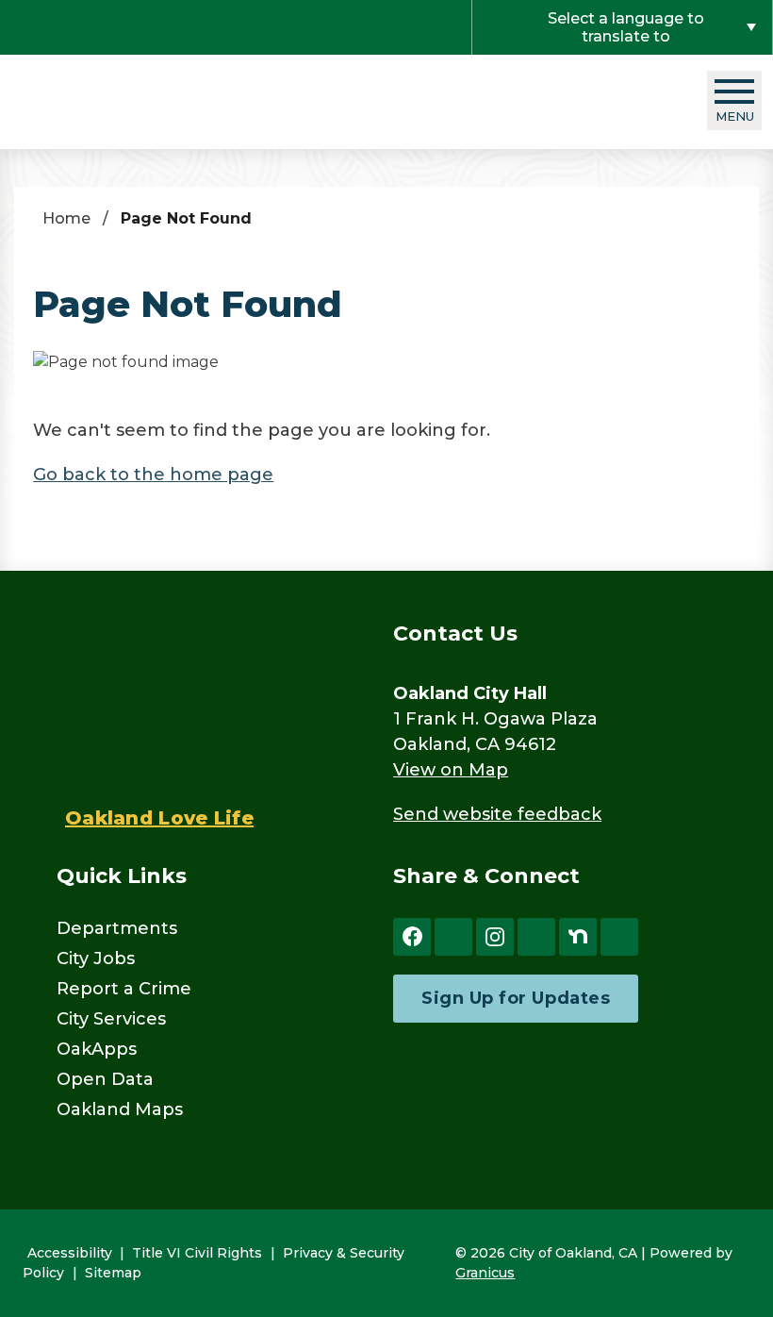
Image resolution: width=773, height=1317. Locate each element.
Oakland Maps (120, 1109)
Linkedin (619, 937)
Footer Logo (153, 700)
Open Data (105, 1079)
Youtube (536, 937)
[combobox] (622, 27)
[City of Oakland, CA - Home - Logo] (131, 101)
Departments (117, 928)
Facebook (412, 937)
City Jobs (96, 958)
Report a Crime (124, 988)
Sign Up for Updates (515, 998)
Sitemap (113, 1272)
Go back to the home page (153, 474)
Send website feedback (497, 814)
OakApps (97, 1049)
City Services (111, 1019)
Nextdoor (578, 937)
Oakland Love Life (159, 818)
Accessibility (69, 1252)
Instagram (495, 937)
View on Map (450, 769)
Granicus (485, 1272)
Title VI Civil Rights (197, 1252)
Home (66, 218)
